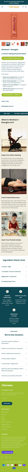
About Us (3, 414)
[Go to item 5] (23, 44)
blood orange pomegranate (13, 58)
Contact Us (4, 429)
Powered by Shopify (18, 461)
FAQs (2, 417)
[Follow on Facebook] (2, 457)
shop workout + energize (12, 94)
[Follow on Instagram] (6, 457)
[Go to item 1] (3, 44)
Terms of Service (6, 427)
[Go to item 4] (18, 44)
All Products (4, 412)
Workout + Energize (9, 49)
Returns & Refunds (6, 422)
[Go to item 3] (13, 44)
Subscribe (7, 403)
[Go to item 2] (8, 44)
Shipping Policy (5, 424)
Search (3, 419)
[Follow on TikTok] (10, 457)
